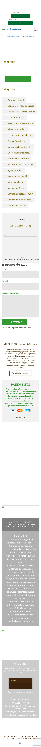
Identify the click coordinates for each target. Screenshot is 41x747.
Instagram (20, 727)
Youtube (26, 727)
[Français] (29, 36)
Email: (5, 281)
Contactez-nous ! (20, 373)
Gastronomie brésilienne (20, 123)
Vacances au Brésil (17, 176)
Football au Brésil (16, 117)
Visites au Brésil (16, 182)
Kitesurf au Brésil (17, 129)
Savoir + (20, 417)
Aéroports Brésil (16, 100)
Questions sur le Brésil (19, 153)
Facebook (15, 727)
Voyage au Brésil (16, 188)
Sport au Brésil (15, 170)
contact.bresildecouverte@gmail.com (20, 8)
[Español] (11, 36)
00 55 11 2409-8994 (26, 2)
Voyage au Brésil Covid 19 (20, 194)
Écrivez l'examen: (11, 293)
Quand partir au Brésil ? (20, 147)
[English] (20, 36)
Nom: (4, 269)
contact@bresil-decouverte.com (23, 6)
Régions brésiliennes (18, 158)
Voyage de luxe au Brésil (20, 200)
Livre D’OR (20, 478)
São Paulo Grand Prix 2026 (21, 164)
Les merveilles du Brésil (20, 135)
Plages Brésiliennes (18, 141)
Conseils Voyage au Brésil (21, 106)
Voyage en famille (17, 205)
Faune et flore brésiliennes (21, 112)
